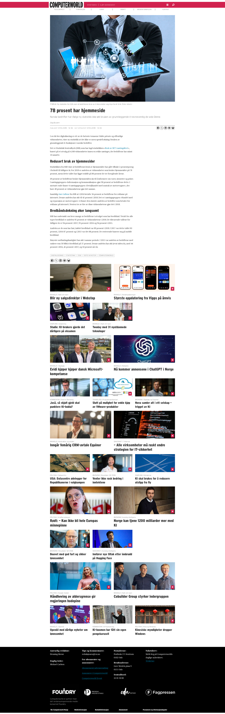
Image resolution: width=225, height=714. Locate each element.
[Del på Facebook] (158, 128)
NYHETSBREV (92, 5)
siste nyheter (90, 255)
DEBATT (123, 9)
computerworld (106, 255)
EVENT (102, 9)
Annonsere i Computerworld (95, 673)
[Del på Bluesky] (173, 128)
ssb (79, 255)
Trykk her (150, 661)
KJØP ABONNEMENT (107, 5)
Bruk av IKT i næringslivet (116, 148)
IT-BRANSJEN (80, 9)
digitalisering (57, 255)
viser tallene (63, 194)
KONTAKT (165, 9)
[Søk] (173, 5)
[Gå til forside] (66, 5)
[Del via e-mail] (169, 128)
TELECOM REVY (59, 9)
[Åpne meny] (167, 5)
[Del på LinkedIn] (165, 128)
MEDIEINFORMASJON (144, 9)
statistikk (70, 255)
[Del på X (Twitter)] (161, 128)
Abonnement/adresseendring (95, 668)
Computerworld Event (92, 678)
